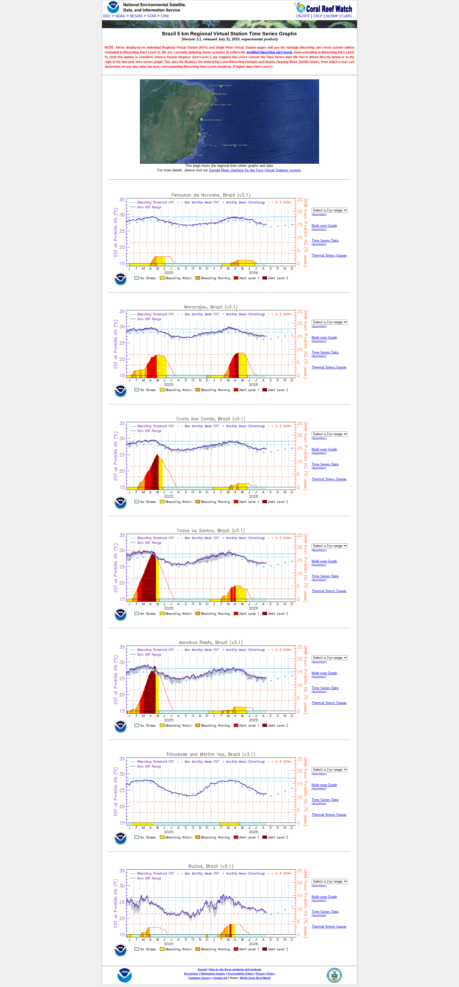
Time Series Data (325, 241)
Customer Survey (199, 977)
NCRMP (332, 16)
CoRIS (347, 16)
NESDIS (136, 16)
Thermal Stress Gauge (329, 255)
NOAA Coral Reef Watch (255, 977)
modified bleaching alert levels (269, 52)
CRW (165, 16)
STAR (151, 16)
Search (202, 969)
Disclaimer (191, 973)
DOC (107, 16)
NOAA (120, 16)
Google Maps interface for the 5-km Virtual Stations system (255, 170)
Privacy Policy (265, 973)
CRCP (318, 16)
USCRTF (303, 16)
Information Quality (213, 973)
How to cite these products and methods (235, 969)
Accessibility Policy (241, 973)
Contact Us (220, 977)
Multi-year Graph (324, 226)
